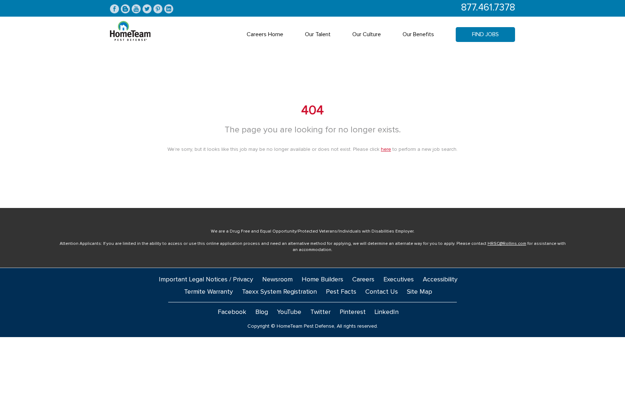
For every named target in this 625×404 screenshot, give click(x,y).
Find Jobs (485, 34)
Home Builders (322, 279)
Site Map (419, 292)
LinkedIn (387, 312)
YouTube (289, 312)
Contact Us (381, 292)
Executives (398, 279)
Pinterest (353, 312)
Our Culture (366, 34)
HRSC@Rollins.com (507, 244)
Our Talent (318, 34)
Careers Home (265, 34)
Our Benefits (418, 34)
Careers (363, 279)
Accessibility (440, 279)
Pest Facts (341, 292)
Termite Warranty (208, 292)
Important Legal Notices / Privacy (206, 279)
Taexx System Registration (279, 292)
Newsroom (277, 279)
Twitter (320, 312)
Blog (261, 312)
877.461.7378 (488, 8)
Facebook (232, 312)
